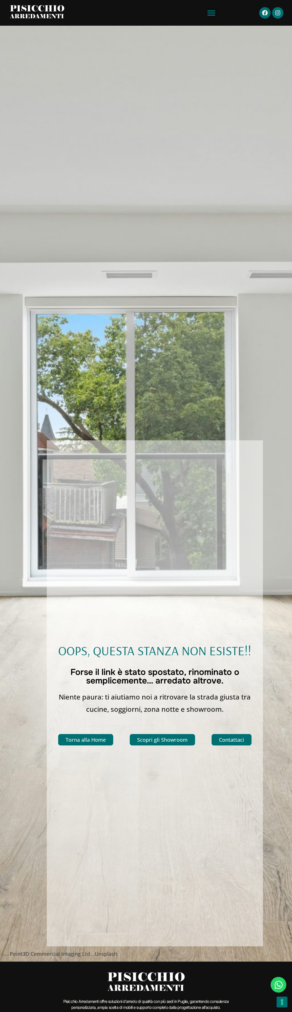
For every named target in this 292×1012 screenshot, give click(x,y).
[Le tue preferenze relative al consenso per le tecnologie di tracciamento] (282, 1002)
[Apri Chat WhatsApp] (278, 985)
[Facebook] (265, 13)
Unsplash (106, 953)
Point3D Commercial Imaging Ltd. (51, 953)
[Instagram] (277, 13)
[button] (211, 13)
